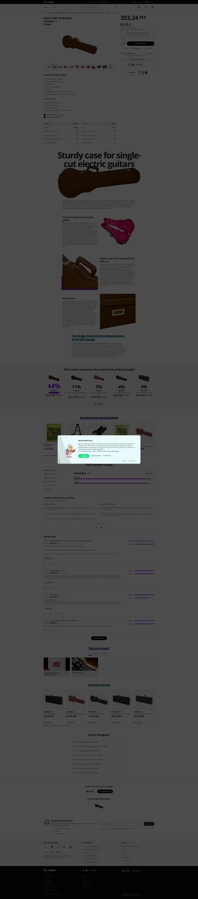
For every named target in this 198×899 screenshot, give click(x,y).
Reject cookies (96, 455)
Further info (107, 455)
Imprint (125, 460)
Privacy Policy (132, 460)
